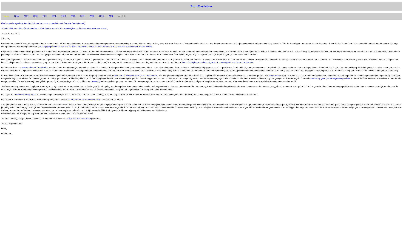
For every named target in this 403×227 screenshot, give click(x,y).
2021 (82, 16)
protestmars (274, 75)
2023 (101, 16)
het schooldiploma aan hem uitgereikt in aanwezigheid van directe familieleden (217, 62)
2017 (45, 16)
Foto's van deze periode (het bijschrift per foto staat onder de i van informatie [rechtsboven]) (43, 23)
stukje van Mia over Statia (79, 118)
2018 (54, 16)
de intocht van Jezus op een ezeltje (84, 99)
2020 (73, 16)
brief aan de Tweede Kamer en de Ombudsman (135, 75)
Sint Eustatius (201, 6)
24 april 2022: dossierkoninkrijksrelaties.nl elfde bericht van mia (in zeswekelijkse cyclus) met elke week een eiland (53, 28)
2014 (16, 16)
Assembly (96, 81)
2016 (35, 16)
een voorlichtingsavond (25, 94)
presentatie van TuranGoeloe (35, 67)
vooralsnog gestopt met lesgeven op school (330, 78)
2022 (92, 16)
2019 (63, 16)
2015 (26, 16)
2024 (111, 16)
